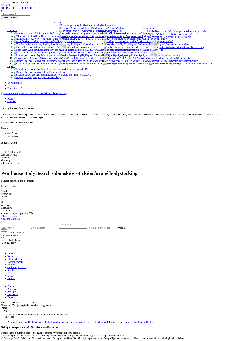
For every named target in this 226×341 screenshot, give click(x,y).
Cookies (150, 322)
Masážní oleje (179, 37)
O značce (11, 101)
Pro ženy (57, 22)
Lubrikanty (49, 49)
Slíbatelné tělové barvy (181, 47)
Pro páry (102, 30)
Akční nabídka (14, 259)
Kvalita (10, 270)
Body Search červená (17, 88)
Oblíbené (5, 218)
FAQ (9, 273)
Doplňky (11, 66)
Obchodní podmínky (54, 322)
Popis (10, 98)
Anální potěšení (56, 41)
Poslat (4, 221)
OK (5, 311)
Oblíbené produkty (16, 267)
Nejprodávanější (15, 262)
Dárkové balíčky (48, 61)
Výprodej (12, 264)
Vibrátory (52, 36)
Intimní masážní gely (192, 63)
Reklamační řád (35, 322)
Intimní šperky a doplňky (64, 55)
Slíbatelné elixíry (176, 58)
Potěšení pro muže (52, 33)
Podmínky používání (17, 322)
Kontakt (11, 278)
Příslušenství (49, 58)
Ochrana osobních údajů (95, 322)
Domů (10, 253)
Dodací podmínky (73, 322)
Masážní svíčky (182, 61)
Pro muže (12, 30)
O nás (10, 275)
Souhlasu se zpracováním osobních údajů (90, 314)
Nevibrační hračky (55, 38)
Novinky (11, 256)
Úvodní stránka (14, 82)
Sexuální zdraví (61, 63)
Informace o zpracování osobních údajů (126, 322)
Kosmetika (42, 52)
